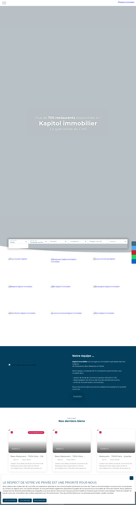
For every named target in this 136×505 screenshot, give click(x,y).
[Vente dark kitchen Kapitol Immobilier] (25, 324)
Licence (113, 241)
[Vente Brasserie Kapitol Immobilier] (25, 298)
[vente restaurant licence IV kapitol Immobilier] (67, 270)
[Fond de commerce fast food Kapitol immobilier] (111, 270)
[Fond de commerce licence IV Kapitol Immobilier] (68, 298)
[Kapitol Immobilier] (126, 3)
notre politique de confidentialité (15, 495)
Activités (53, 241)
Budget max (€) (96, 241)
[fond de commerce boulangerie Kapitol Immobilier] (111, 298)
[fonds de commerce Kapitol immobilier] (25, 270)
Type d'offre (13, 240)
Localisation (74, 241)
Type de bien (33, 240)
